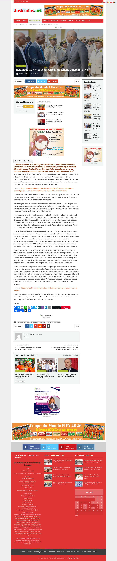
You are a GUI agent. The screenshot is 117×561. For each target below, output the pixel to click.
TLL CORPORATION (73, 558)
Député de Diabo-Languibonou (38, 322)
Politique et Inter (21, 65)
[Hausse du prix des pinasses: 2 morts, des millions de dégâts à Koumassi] (87, 106)
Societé (15, 1)
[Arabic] (102, 2)
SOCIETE (46, 21)
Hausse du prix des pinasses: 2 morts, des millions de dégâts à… (92, 108)
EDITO (24, 21)
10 (77, 505)
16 (101, 505)
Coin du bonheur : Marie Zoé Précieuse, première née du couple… (91, 476)
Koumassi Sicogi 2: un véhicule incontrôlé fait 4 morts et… (93, 97)
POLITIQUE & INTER (35, 21)
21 (93, 508)
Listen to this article (24, 161)
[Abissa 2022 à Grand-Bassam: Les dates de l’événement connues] (87, 116)
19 (85, 508)
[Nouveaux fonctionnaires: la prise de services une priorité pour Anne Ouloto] (79, 462)
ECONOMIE (54, 21)
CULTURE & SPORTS (67, 21)
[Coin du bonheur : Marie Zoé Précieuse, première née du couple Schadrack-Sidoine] (79, 477)
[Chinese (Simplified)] (104, 2)
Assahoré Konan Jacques (23, 322)
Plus (90, 21)
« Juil (76, 515)
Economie (20, 1)
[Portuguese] (110, 2)
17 (77, 508)
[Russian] (112, 2)
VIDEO (95, 552)
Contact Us (25, 1)
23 (101, 508)
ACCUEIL (17, 21)
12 (85, 505)
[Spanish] (113, 2)
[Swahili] (115, 2)
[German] (109, 2)
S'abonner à (28, 106)
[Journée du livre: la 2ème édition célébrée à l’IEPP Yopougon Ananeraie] (79, 469)
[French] (107, 2)
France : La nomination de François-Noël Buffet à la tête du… (54, 121)
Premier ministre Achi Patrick (53, 322)
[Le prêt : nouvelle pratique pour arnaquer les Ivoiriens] (87, 136)
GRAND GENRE (80, 21)
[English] (105, 2)
